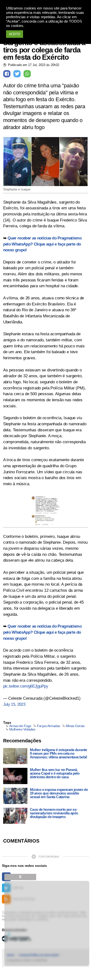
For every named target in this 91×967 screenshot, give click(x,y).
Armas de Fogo (20, 726)
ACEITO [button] (14, 34)
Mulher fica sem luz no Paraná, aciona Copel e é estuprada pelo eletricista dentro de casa (54, 773)
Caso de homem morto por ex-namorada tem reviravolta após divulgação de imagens (54, 813)
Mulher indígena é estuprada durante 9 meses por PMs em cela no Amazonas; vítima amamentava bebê (58, 753)
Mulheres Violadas (22, 729)
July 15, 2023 (14, 704)
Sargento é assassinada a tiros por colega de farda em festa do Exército (44, 50)
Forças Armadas (48, 726)
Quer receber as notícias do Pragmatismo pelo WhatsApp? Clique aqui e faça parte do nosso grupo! (42, 244)
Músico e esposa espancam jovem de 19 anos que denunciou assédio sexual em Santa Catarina (59, 793)
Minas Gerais (75, 726)
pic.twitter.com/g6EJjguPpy (25, 686)
